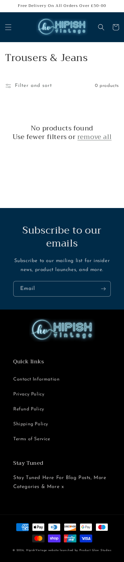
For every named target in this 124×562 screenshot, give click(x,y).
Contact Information (36, 379)
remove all (94, 137)
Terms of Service (31, 439)
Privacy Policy (28, 394)
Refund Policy (28, 409)
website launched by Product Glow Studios (79, 550)
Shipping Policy (30, 424)
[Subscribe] (103, 289)
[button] (8, 27)
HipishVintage (36, 550)
